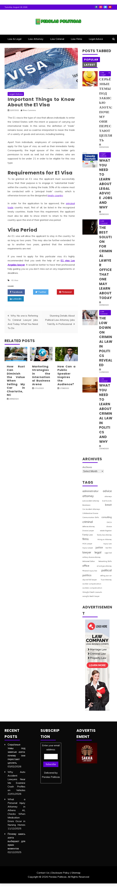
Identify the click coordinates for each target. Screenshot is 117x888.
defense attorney (88, 526)
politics (86, 575)
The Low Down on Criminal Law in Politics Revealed (105, 341)
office (85, 565)
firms (85, 539)
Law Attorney (35, 38)
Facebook (96, 7)
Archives (87, 467)
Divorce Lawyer (88, 531)
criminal (87, 522)
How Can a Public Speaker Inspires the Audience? (66, 375)
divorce (109, 526)
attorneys (108, 496)
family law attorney (104, 535)
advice (107, 491)
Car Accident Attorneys (91, 509)
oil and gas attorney (104, 566)
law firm (109, 548)
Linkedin (16, 298)
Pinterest (110, 7)
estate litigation (106, 531)
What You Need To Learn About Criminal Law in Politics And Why (105, 413)
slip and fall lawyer (89, 580)
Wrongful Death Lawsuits (92, 592)
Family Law (87, 534)
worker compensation (91, 584)
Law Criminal (57, 38)
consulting (106, 517)
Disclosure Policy (60, 872)
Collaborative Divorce (90, 513)
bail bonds (107, 501)
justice (99, 547)
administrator (90, 491)
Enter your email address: (51, 761)
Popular (91, 59)
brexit (108, 504)
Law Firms (76, 38)
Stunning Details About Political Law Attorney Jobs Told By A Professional (60, 319)
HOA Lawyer (87, 544)
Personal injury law (89, 571)
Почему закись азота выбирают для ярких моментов (16, 841)
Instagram (100, 7)
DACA (109, 522)
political (106, 570)
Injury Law (107, 544)
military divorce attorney (91, 557)
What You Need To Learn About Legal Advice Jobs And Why (105, 184)
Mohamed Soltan (88, 561)
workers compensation (92, 588)
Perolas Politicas (51, 776)
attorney (88, 496)
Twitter (105, 7)
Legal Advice (96, 38)
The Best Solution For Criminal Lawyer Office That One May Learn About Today (105, 262)
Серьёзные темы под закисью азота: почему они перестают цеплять (105, 109)
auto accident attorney (90, 501)
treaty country (55, 195)
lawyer (86, 552)
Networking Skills (105, 561)
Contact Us (43, 872)
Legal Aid (108, 553)
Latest (89, 65)
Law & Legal (14, 38)
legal (97, 552)
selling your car (106, 576)
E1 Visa (15, 280)
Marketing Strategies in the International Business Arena (41, 375)
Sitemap (75, 872)
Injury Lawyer (87, 548)
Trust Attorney (106, 580)
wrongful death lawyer (90, 596)
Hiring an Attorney (105, 539)
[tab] (91, 59)
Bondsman (86, 505)
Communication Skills (90, 517)
